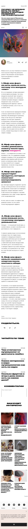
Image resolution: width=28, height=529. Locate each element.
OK (14, 524)
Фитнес (2, 27)
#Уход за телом (4, 318)
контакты (3, 508)
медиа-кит (24, 508)
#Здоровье (14, 318)
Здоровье (3, 6)
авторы (13, 508)
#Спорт (9, 318)
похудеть (15, 151)
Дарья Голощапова (9, 62)
